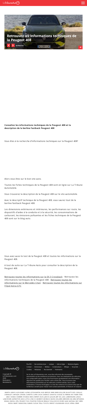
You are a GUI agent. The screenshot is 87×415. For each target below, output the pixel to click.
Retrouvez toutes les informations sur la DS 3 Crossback (33, 276)
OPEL (17, 401)
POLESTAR (33, 401)
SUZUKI (35, 403)
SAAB (66, 401)
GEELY (8, 397)
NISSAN (6, 401)
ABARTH (7, 392)
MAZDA (53, 399)
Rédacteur (38, 369)
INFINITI (36, 397)
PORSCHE (40, 401)
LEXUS (22, 399)
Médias (47, 367)
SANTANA (72, 401)
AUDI (42, 392)
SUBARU (30, 403)
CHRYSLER (16, 394)
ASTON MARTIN (35, 392)
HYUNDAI (26, 397)
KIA (60, 397)
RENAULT (47, 401)
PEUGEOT (22, 401)
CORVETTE (29, 394)
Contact (29, 367)
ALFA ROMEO (20, 392)
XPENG (72, 403)
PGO (27, 401)
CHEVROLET (8, 394)
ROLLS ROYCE (54, 401)
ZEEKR (77, 403)
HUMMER (19, 397)
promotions (52, 376)
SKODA (10, 403)
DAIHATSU (53, 394)
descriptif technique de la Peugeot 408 (32, 200)
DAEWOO (46, 394)
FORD (80, 394)
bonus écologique (43, 385)
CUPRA (35, 394)
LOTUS (27, 399)
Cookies (29, 369)
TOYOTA (46, 403)
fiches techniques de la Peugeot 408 (34, 185)
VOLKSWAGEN (59, 403)
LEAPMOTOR (16, 399)
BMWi (57, 392)
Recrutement (48, 369)
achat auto (58, 380)
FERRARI (67, 394)
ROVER (62, 401)
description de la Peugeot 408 (38, 194)
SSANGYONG (22, 403)
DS (63, 394)
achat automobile (59, 387)
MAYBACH (46, 399)
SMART (15, 403)
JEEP (57, 397)
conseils (37, 387)
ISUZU (42, 397)
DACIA (40, 394)
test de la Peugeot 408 (35, 256)
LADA (63, 397)
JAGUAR (52, 397)
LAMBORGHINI (70, 397)
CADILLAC (79, 392)
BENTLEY (47, 392)
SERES (81, 401)
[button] (8, 45)
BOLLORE (62, 392)
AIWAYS (13, 392)
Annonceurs (38, 367)
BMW (52, 392)
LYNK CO (33, 399)
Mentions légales (73, 364)
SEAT (77, 401)
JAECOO (47, 397)
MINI (74, 399)
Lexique (51, 364)
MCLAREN (59, 399)
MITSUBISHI (80, 399)
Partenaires (58, 369)
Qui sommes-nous (40, 364)
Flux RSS (29, 364)
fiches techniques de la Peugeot (64, 215)
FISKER (76, 394)
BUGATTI (69, 392)
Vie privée (75, 367)
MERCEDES (66, 399)
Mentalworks (7, 382)
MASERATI (39, 399)
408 (75, 141)
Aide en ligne (61, 364)
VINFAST (52, 403)
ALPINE (27, 392)
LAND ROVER (7, 399)
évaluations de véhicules (72, 376)
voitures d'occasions (65, 385)
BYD (73, 392)
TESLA (40, 403)
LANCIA (78, 397)
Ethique (66, 367)
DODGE (59, 394)
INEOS (32, 397)
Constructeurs (56, 367)
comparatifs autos (35, 378)
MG (71, 399)
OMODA (12, 401)
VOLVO (67, 403)
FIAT (72, 394)
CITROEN (22, 394)
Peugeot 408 (28, 203)
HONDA (13, 397)
